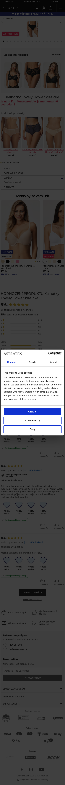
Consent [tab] (11, 362)
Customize (30, 420)
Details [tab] (32, 362)
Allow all (32, 411)
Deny (32, 429)
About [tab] (53, 362)
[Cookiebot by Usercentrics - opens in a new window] (48, 354)
